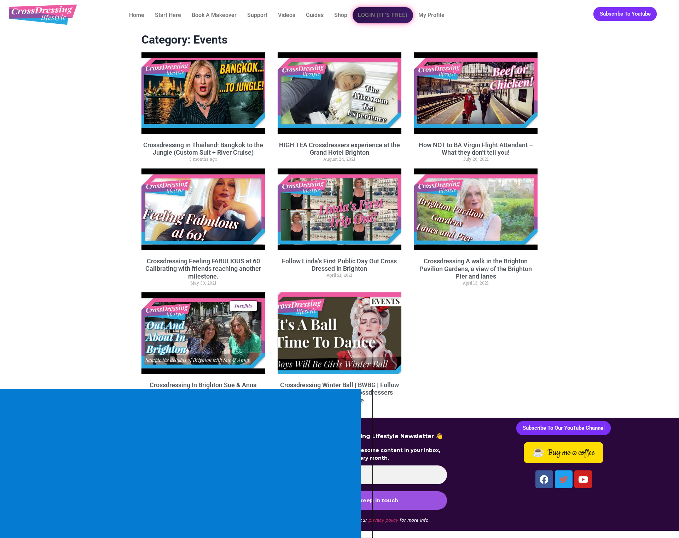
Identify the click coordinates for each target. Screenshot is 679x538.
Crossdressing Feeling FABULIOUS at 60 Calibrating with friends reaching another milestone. (203, 268)
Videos (286, 15)
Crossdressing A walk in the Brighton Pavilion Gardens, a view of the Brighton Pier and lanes (475, 268)
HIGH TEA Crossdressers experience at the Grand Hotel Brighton (339, 148)
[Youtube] (583, 479)
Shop (340, 15)
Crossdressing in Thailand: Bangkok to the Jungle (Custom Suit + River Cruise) (203, 148)
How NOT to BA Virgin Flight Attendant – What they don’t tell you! (476, 148)
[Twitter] (564, 479)
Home (136, 15)
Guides (315, 15)
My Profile (431, 15)
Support (257, 15)
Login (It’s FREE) (383, 15)
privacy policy (383, 520)
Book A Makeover (214, 15)
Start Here (168, 15)
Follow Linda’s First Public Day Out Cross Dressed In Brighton (339, 265)
